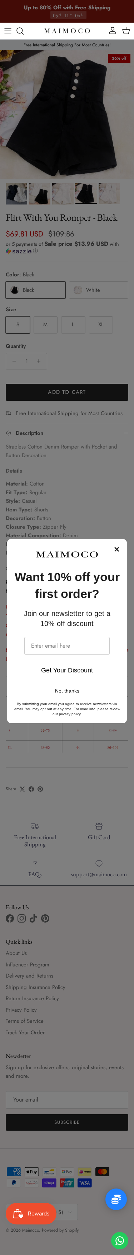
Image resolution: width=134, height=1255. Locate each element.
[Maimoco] (67, 31)
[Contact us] (119, 1240)
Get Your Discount (67, 670)
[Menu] (8, 31)
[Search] (23, 31)
